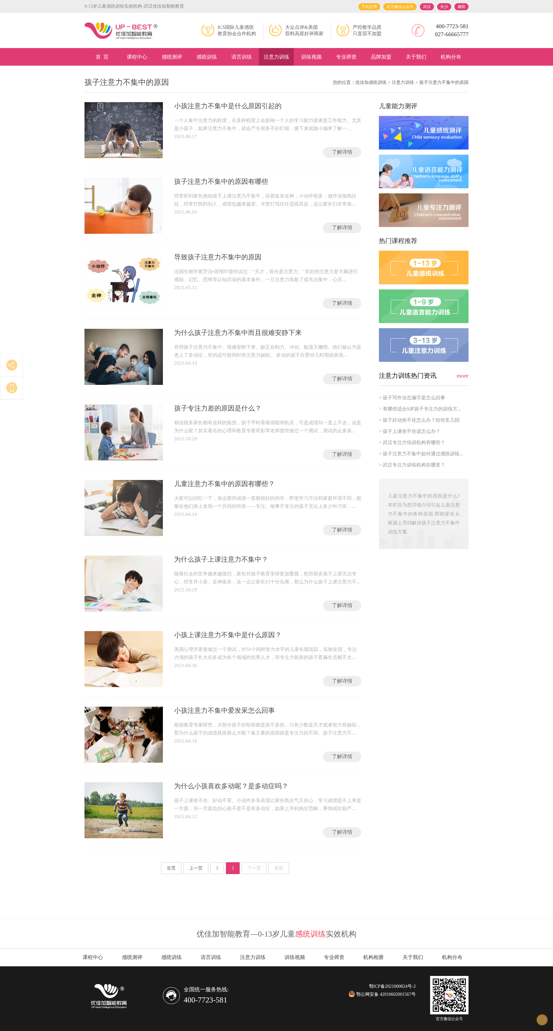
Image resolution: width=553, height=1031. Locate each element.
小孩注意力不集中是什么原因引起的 (228, 106)
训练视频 (311, 57)
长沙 (444, 6)
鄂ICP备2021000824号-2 (392, 986)
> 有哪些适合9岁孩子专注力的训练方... (420, 408)
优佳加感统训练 (371, 82)
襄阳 (461, 6)
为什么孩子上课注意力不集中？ (221, 559)
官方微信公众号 (400, 6)
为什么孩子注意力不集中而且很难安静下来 (238, 333)
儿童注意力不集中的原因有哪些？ (224, 484)
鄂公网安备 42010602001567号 (385, 994)
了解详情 (342, 152)
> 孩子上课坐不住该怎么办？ (409, 431)
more (463, 375)
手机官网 (369, 6)
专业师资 (346, 57)
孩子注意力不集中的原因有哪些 (221, 181)
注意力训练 (276, 57)
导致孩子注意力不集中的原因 (217, 257)
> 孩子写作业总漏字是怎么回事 (412, 397)
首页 (171, 868)
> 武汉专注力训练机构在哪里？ (412, 464)
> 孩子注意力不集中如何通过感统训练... (421, 453)
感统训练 (206, 57)
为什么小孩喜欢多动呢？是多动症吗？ (231, 786)
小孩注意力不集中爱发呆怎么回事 (224, 710)
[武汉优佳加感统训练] (121, 31)
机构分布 (451, 57)
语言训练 (241, 57)
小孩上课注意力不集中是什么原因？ (228, 635)
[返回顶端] (542, 1020)
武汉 (427, 6)
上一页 (196, 868)
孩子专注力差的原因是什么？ (217, 408)
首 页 (102, 57)
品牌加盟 (381, 57)
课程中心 (137, 57)
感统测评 (172, 57)
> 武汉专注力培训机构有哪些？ (412, 442)
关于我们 (416, 57)
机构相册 (373, 957)
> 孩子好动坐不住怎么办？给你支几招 (419, 420)
